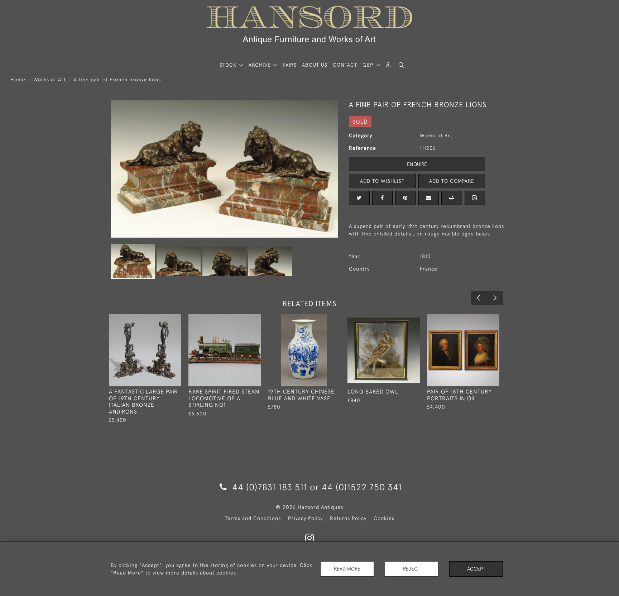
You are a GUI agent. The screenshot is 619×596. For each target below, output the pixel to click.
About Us (314, 65)
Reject (411, 569)
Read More (347, 569)
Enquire (417, 164)
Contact (345, 65)
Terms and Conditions (253, 518)
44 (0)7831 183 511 (270, 487)
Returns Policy (348, 518)
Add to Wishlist (382, 181)
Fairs (290, 65)
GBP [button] (369, 65)
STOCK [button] (229, 65)
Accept (476, 569)
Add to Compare (451, 181)
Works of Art (49, 79)
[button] (401, 65)
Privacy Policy (305, 518)
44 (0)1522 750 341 (362, 487)
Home (17, 79)
